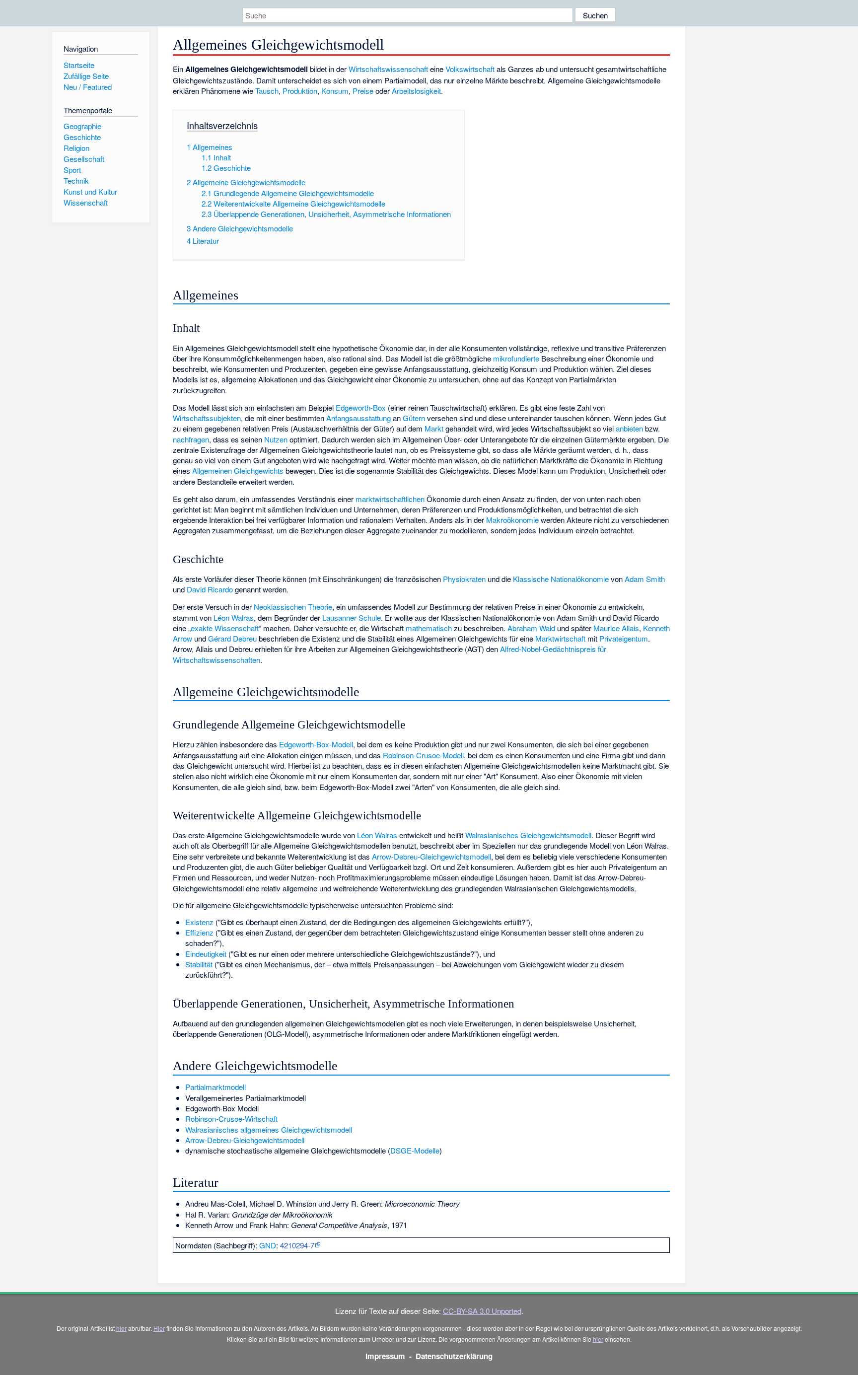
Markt (434, 428)
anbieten (629, 428)
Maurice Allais (616, 628)
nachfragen (191, 439)
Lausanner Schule (351, 617)
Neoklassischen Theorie (293, 606)
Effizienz (199, 932)
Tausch (267, 90)
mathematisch (429, 628)
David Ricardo (210, 589)
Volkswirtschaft (470, 69)
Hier (159, 1328)
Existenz (199, 922)
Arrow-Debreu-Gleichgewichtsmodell (431, 856)
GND (267, 1245)
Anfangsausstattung (358, 418)
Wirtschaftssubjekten (207, 418)
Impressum (385, 1356)
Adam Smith (645, 579)
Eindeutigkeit (205, 953)
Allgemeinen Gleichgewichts (238, 470)
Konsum (335, 90)
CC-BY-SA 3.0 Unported (482, 1310)
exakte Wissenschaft (225, 628)
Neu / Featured (88, 86)
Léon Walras (234, 617)
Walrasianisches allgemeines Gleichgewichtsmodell (268, 1129)
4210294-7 (297, 1245)
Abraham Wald (531, 628)
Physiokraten (464, 579)
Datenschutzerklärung (454, 1356)
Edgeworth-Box (361, 407)
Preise (363, 90)
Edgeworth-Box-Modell (316, 744)
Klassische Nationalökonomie (561, 579)
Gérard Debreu (232, 638)
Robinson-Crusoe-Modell (423, 755)
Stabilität (199, 964)
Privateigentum (623, 638)
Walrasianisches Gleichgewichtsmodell (528, 835)
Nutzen (275, 439)
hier (121, 1328)
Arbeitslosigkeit (416, 90)
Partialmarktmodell (215, 1087)
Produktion (300, 90)
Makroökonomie (512, 519)
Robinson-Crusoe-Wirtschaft (231, 1118)
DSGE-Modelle (414, 1150)
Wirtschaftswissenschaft (388, 69)
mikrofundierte (516, 358)
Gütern (414, 418)
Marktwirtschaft (560, 638)
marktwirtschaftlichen (390, 499)
